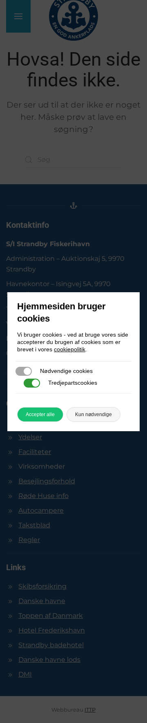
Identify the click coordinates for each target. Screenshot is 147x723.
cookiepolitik (69, 349)
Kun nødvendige (93, 414)
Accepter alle (40, 414)
